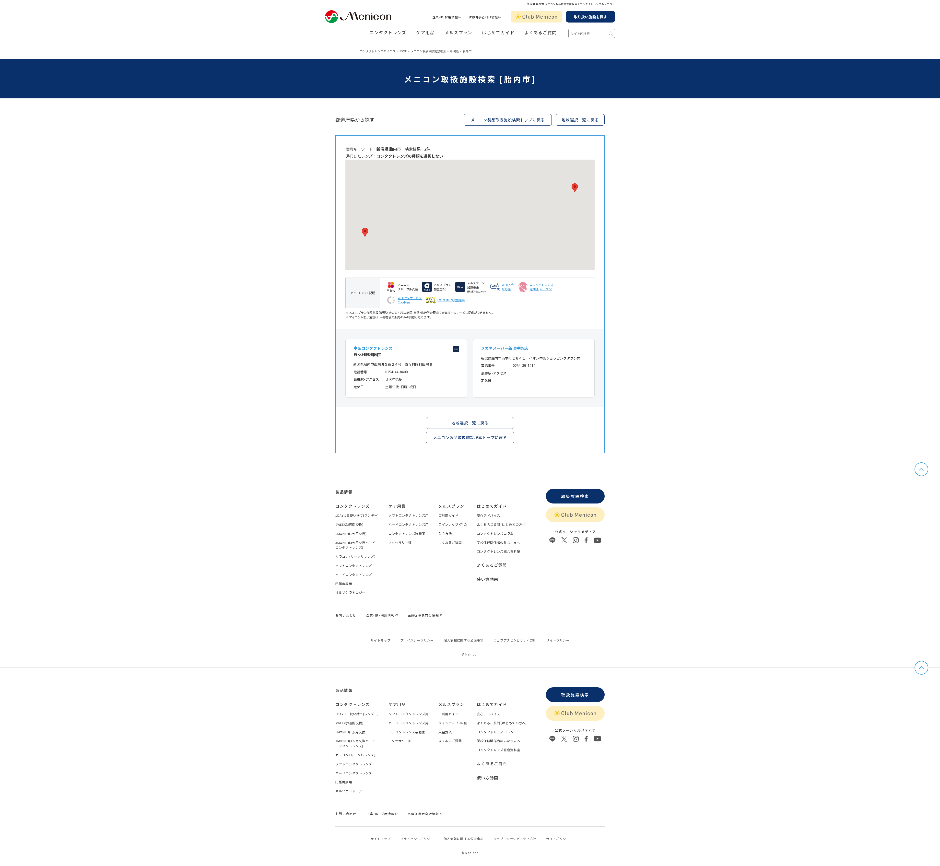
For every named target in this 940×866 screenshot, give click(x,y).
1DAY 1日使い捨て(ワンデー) (357, 515)
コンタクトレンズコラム (495, 533)
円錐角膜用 (343, 583)
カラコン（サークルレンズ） (355, 556)
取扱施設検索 (575, 496)
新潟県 (454, 51)
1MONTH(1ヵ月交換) (350, 533)
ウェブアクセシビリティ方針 (515, 640)
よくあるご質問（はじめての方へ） (502, 524)
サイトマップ (380, 640)
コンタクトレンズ (387, 32)
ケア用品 (425, 32)
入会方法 (445, 533)
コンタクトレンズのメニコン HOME (383, 51)
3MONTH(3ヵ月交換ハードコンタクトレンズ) (355, 545)
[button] (365, 232)
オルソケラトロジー (350, 592)
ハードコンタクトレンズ (353, 574)
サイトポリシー (558, 640)
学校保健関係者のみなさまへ (498, 542)
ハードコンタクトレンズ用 (408, 524)
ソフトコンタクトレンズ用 (408, 515)
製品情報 (343, 492)
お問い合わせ (345, 615)
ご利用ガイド (448, 515)
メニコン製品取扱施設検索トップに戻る (508, 120)
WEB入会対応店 (508, 286)
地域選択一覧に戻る (469, 423)
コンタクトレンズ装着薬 (406, 533)
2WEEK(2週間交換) (349, 524)
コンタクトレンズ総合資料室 (498, 551)
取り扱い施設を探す (590, 16)
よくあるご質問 (540, 32)
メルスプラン (458, 32)
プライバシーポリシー (417, 640)
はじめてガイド (498, 32)
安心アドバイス (488, 515)
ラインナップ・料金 (452, 524)
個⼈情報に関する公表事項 (464, 640)
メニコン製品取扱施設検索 (428, 51)
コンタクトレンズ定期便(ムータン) (541, 286)
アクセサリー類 (400, 542)
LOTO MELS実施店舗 (451, 300)
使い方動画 (487, 579)
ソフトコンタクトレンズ (353, 565)
